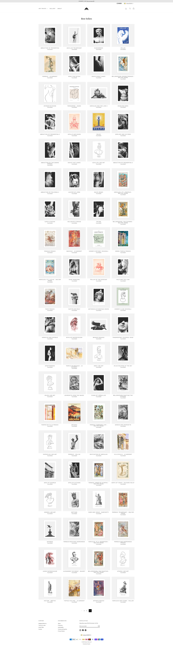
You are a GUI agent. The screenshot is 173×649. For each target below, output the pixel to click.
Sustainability (61, 627)
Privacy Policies (61, 631)
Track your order (42, 625)
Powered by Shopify (86, 643)
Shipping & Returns (42, 623)
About (60, 8)
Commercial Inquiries (62, 629)
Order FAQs (41, 627)
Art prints (43, 8)
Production (60, 625)
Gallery (52, 8)
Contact (40, 629)
